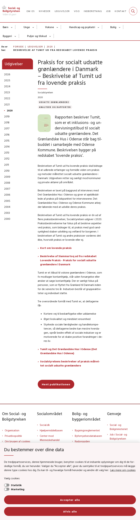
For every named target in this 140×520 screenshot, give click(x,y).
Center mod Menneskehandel (50, 438)
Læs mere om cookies (123, 470)
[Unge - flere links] (33, 27)
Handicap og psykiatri (82, 27)
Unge (27, 27)
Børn (5, 27)
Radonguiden (82, 441)
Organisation (12, 430)
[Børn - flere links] (11, 27)
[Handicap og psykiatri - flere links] (98, 27)
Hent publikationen (56, 384)
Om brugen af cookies (17, 441)
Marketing (17, 489)
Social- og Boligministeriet (119, 427)
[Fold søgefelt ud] (133, 11)
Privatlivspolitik (13, 435)
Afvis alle (70, 511)
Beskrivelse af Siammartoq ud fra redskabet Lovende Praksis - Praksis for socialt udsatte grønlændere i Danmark (68, 260)
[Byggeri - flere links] (15, 36)
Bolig (113, 27)
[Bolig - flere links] (119, 27)
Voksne (49, 27)
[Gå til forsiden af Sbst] (10, 11)
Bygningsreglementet (87, 430)
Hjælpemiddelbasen (51, 430)
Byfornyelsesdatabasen (88, 435)
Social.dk (45, 425)
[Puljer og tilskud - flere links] (50, 36)
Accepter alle (70, 500)
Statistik (16, 485)
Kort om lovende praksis (56, 248)
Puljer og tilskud (37, 36)
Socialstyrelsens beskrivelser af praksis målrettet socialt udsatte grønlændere (70, 363)
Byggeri (7, 36)
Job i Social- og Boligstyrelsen (118, 436)
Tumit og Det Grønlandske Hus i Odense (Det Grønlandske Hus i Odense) (68, 351)
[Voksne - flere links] (57, 27)
